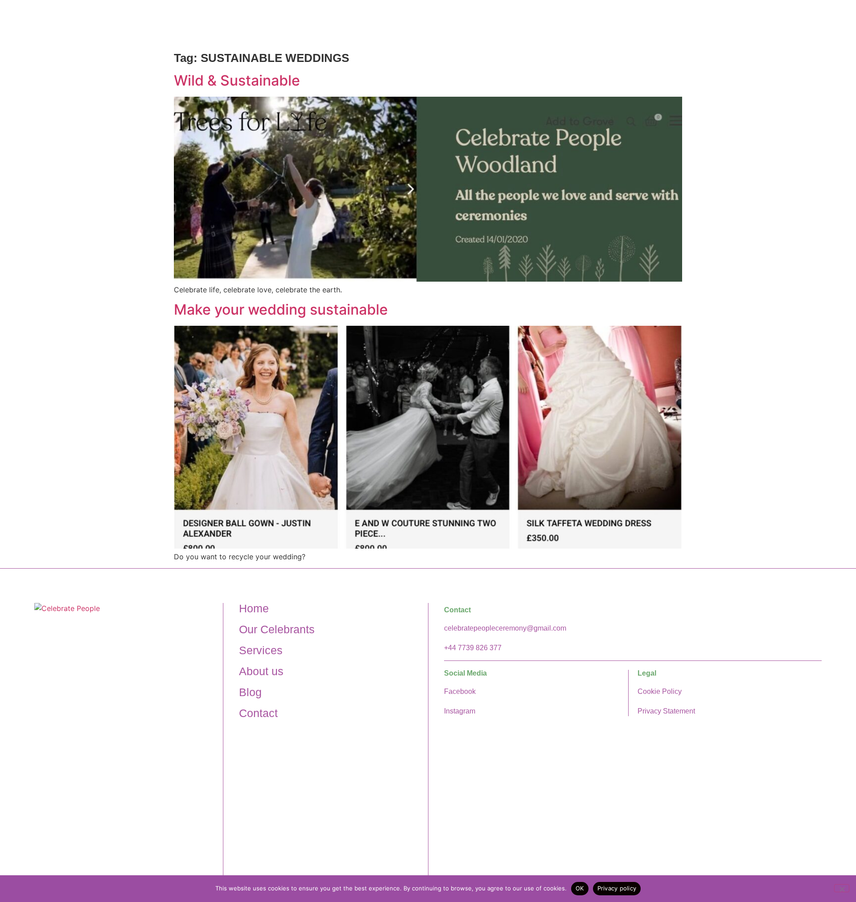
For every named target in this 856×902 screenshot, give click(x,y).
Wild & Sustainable (237, 80)
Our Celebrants (557, 24)
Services (677, 24)
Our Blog (743, 24)
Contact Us (801, 24)
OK (580, 888)
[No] (841, 888)
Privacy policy (617, 888)
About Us (623, 24)
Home (497, 24)
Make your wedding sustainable (281, 309)
